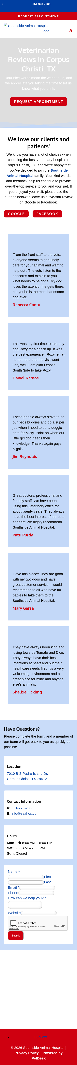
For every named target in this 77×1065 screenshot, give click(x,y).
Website (14, 913)
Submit (16, 935)
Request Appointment (38, 16)
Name (14, 872)
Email (13, 887)
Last (47, 882)
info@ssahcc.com (25, 813)
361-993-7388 (22, 808)
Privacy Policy (27, 1053)
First (47, 877)
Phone (13, 893)
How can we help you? (27, 898)
